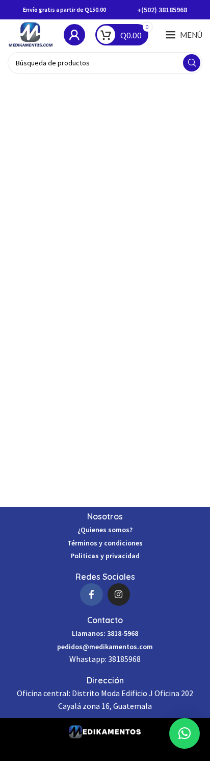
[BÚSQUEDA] (191, 63)
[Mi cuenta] (74, 35)
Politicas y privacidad (105, 555)
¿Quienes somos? (105, 529)
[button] (184, 733)
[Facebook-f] (91, 594)
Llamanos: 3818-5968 (105, 633)
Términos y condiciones (105, 543)
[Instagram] (119, 594)
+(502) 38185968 (162, 9)
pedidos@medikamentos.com (105, 646)
